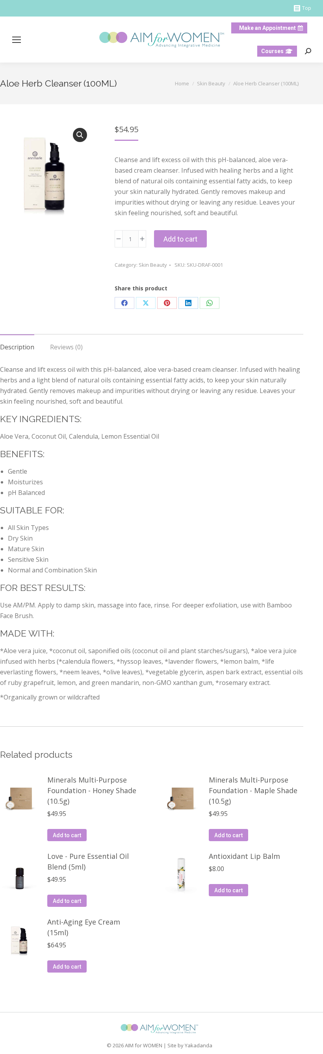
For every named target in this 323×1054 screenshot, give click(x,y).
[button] (80, 135)
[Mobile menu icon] (16, 39)
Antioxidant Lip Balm (244, 856)
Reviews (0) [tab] (66, 347)
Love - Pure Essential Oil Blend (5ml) (88, 861)
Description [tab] (17, 347)
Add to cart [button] (67, 835)
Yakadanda (198, 1045)
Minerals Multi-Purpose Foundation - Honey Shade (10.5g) (91, 790)
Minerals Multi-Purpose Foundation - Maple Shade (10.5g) (253, 790)
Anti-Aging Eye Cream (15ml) (83, 927)
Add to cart (180, 239)
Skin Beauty (153, 264)
